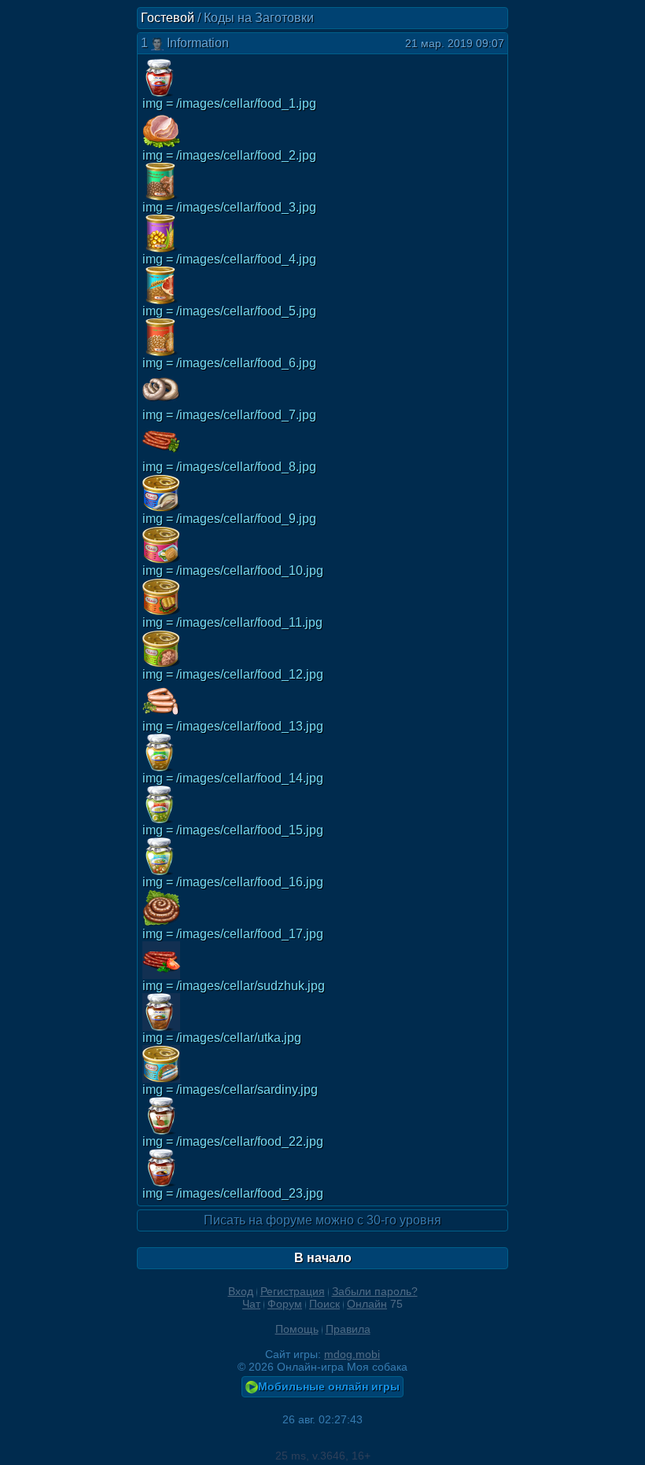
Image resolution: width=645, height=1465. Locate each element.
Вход (240, 1291)
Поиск (324, 1304)
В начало (323, 1257)
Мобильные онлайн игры (329, 1386)
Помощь (297, 1329)
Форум (284, 1304)
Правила (348, 1329)
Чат (251, 1304)
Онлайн (367, 1304)
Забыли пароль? (375, 1291)
